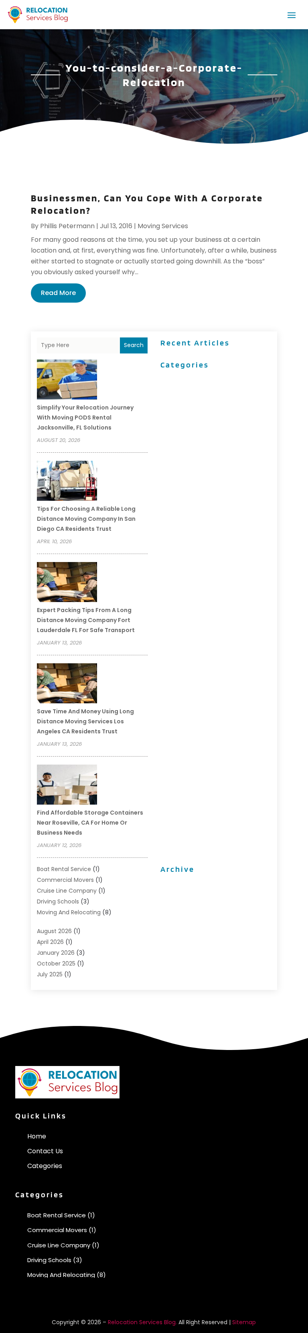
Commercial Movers (65, 880)
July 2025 (50, 974)
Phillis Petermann (67, 226)
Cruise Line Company (67, 891)
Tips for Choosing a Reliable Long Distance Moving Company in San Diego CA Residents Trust (86, 519)
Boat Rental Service (64, 869)
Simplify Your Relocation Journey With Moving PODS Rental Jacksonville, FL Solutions (85, 418)
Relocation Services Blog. (142, 1322)
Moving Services (163, 226)
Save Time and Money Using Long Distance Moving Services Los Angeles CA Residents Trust (85, 721)
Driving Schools (58, 901)
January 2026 (56, 953)
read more (58, 292)
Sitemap (244, 1322)
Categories (44, 1165)
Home (36, 1136)
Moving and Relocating (69, 912)
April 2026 (50, 942)
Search (134, 345)
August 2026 (54, 931)
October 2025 (56, 964)
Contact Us (45, 1151)
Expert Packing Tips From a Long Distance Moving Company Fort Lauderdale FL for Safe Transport (86, 620)
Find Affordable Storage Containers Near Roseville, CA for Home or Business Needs (90, 823)
